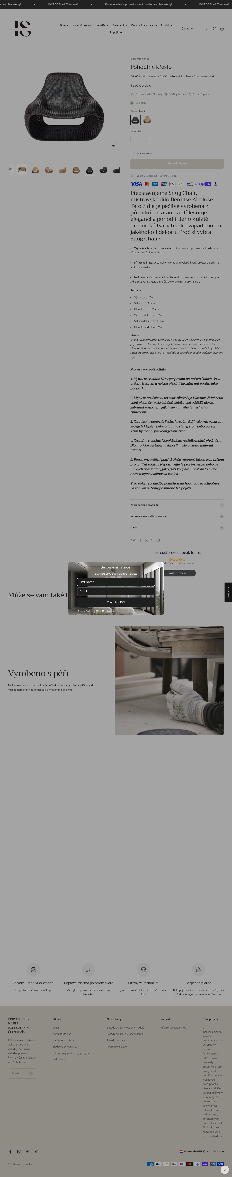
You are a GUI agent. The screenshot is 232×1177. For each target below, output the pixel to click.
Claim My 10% (116, 602)
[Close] (160, 565)
